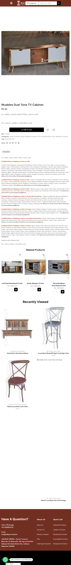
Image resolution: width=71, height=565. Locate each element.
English (11, 564)
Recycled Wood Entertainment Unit (59, 284)
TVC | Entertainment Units (46, 136)
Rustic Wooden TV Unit (35, 283)
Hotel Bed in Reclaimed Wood (17, 353)
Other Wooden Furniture (29, 136)
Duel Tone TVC (10, 139)
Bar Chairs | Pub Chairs (53, 351)
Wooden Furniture (62, 136)
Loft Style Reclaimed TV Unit (12, 283)
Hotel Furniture (15, 136)
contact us (28, 176)
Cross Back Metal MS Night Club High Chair (53, 353)
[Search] (59, 3)
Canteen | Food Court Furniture (17, 404)
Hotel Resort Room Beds (17, 351)
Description (6, 152)
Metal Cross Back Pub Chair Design (53, 500)
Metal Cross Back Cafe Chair (17, 406)
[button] (11, 3)
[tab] (6, 151)
